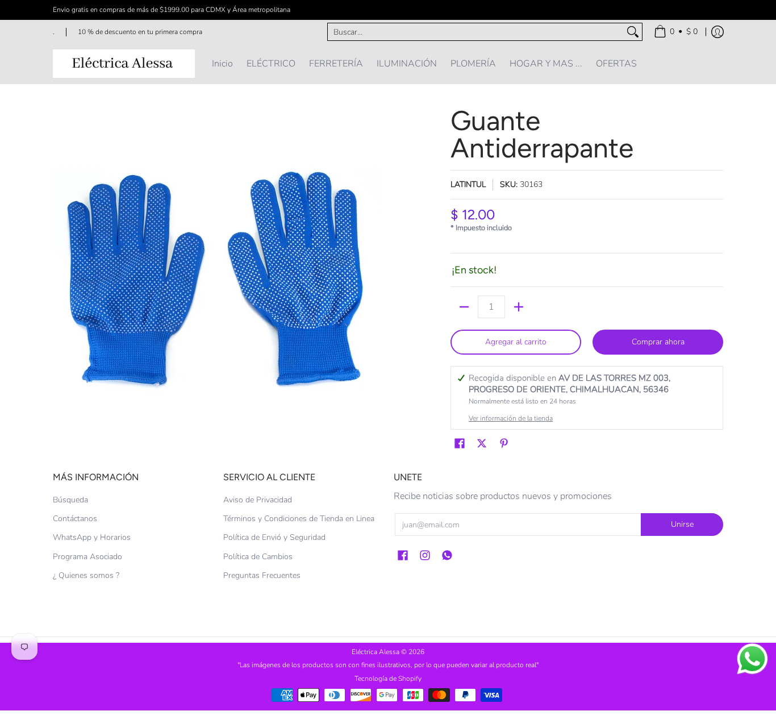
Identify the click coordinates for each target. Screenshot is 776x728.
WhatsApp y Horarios (92, 537)
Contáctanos (75, 518)
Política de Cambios (258, 556)
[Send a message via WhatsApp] (752, 659)
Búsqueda (70, 499)
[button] (460, 444)
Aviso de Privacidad (257, 499)
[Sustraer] (464, 307)
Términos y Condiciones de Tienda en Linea (298, 518)
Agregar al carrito (515, 341)
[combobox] (476, 31)
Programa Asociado (87, 556)
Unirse (682, 524)
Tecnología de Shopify (388, 678)
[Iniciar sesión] (717, 31)
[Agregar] (518, 307)
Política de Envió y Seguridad (274, 537)
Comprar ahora (658, 341)
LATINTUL (468, 184)
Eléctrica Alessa (376, 651)
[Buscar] (633, 31)
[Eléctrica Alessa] (124, 64)
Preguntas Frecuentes (262, 575)
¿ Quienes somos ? (86, 575)
